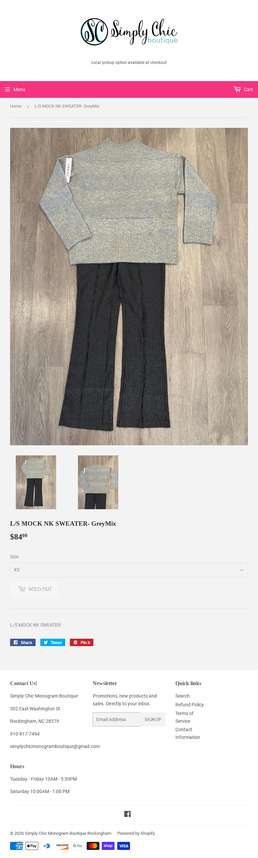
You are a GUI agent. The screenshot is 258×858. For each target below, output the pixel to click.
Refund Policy (189, 704)
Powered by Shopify (136, 833)
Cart (248, 89)
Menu (19, 89)
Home (16, 106)
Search (182, 696)
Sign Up (153, 719)
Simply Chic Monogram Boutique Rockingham (68, 833)
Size (14, 556)
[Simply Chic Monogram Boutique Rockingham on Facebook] (127, 815)
